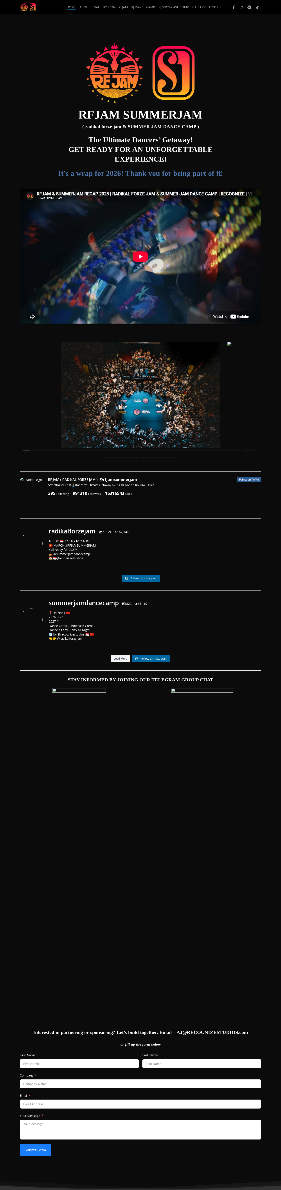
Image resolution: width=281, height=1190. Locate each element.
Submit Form (35, 1150)
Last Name (150, 1055)
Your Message (30, 1116)
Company (26, 1075)
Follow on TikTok (249, 479)
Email (23, 1095)
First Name (28, 1055)
